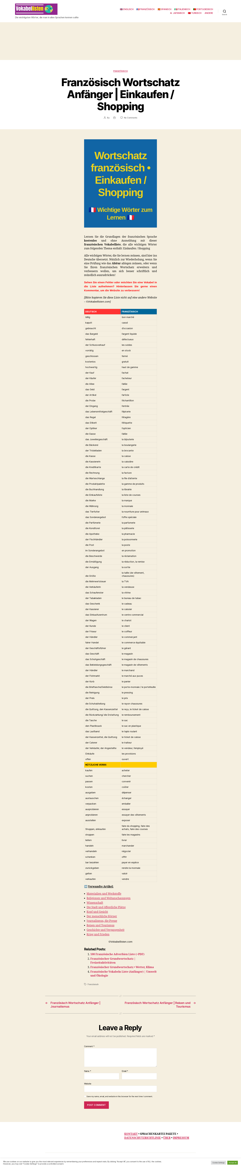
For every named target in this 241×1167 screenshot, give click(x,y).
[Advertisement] (120, 41)
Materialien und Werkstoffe (104, 893)
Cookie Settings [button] (219, 1163)
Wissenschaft (95, 902)
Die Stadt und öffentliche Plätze (106, 907)
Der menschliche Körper (102, 916)
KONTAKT (131, 1134)
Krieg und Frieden (98, 934)
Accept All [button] (232, 1163)
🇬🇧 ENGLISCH (126, 9)
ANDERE (209, 13)
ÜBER (167, 1138)
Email (125, 1071)
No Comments (130, 117)
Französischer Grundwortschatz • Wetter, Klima (122, 967)
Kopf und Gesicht (97, 912)
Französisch (120, 71)
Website (87, 1083)
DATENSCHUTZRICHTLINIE (142, 1138)
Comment (89, 1046)
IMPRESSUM (181, 1138)
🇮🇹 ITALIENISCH (182, 9)
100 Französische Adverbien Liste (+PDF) (117, 954)
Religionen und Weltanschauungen (109, 898)
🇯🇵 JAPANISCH (177, 13)
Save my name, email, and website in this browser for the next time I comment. (120, 1096)
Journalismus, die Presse (102, 921)
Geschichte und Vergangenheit (105, 930)
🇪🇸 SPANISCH (164, 9)
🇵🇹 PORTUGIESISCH (203, 9)
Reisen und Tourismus (100, 925)
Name (87, 1071)
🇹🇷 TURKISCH (194, 13)
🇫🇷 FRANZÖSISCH (146, 9)
